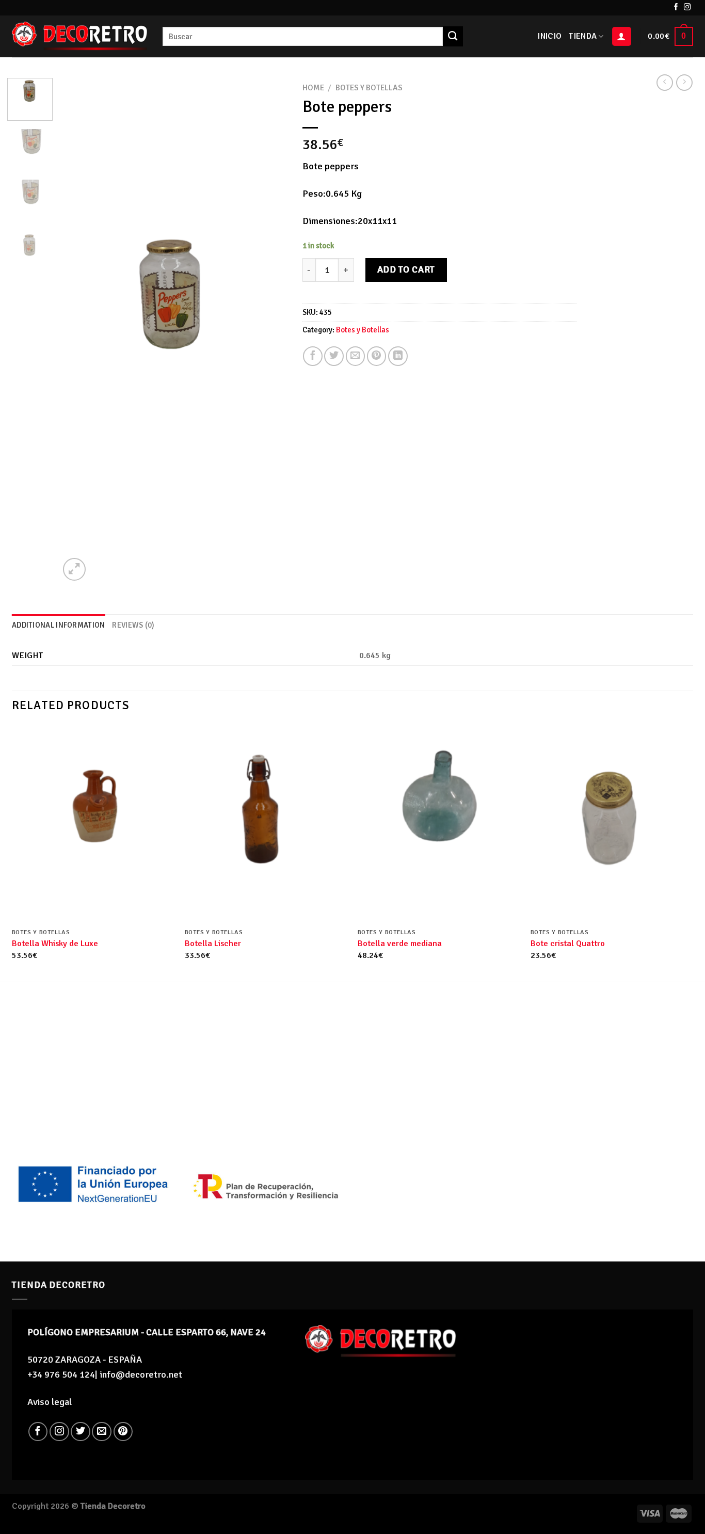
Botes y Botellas (369, 88)
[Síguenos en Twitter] (80, 1432)
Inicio (550, 36)
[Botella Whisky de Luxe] (93, 824)
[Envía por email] (355, 356)
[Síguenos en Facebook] (676, 7)
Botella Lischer (213, 943)
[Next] (269, 330)
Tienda (583, 36)
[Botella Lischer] (266, 824)
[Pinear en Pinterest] (377, 356)
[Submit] (452, 36)
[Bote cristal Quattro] (612, 824)
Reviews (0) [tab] (133, 625)
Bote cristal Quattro (568, 943)
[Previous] (77, 330)
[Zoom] (74, 569)
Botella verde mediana (400, 943)
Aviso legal (49, 1402)
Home (313, 88)
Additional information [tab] (58, 625)
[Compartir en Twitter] (334, 356)
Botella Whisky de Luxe (55, 943)
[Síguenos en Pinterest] (123, 1432)
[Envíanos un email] (101, 1432)
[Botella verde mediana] (439, 824)
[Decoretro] (79, 36)
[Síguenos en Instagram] (687, 7)
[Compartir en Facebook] (313, 356)
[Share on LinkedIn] (398, 356)
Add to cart (406, 269)
